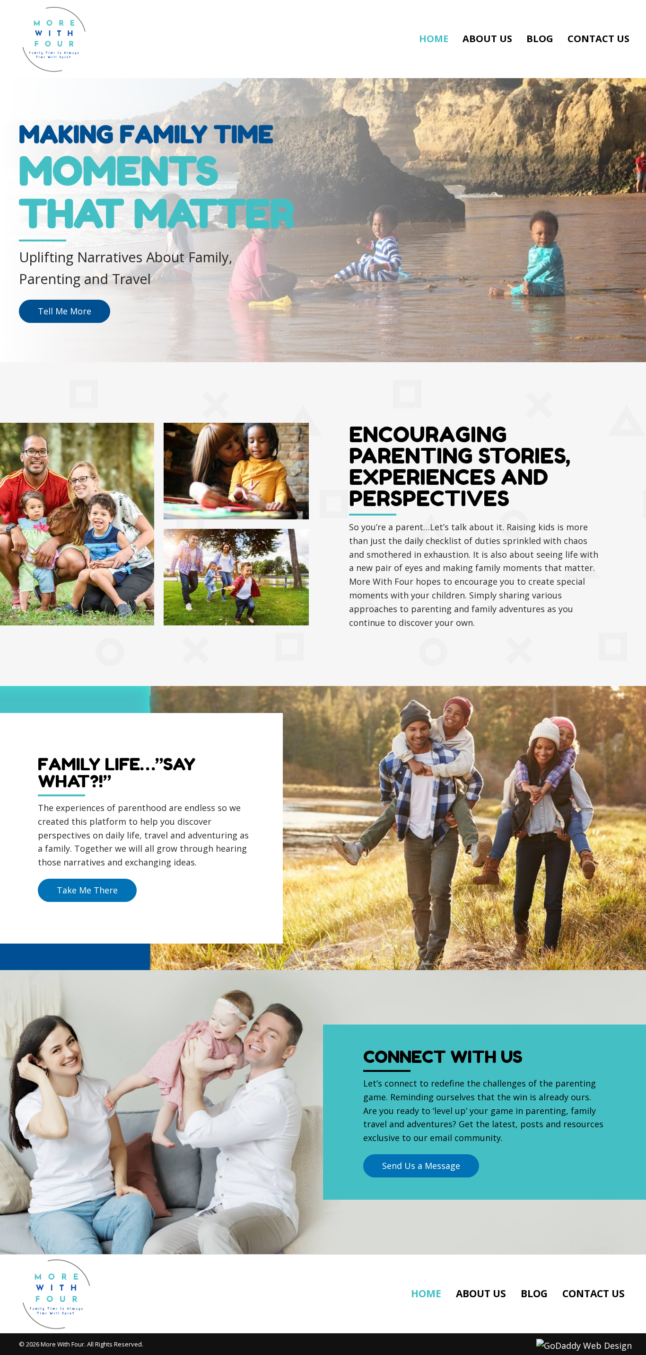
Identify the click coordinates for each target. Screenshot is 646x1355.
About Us (481, 1293)
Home (426, 1293)
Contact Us (593, 1293)
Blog (534, 1293)
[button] (64, 311)
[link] (433, 38)
